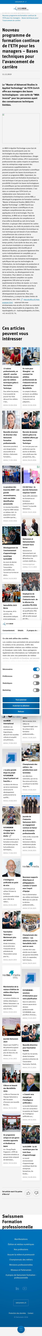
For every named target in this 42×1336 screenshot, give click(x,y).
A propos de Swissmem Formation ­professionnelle (21, 1276)
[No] (36, 1193)
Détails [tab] (20, 631)
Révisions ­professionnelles (21, 1265)
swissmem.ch (20, 2)
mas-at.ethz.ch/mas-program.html (21, 301)
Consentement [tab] (8, 631)
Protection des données (17, 1313)
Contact (30, 1313)
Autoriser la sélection (21, 706)
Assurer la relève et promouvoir (21, 1255)
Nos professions (21, 1250)
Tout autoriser (21, 700)
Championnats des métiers (21, 1260)
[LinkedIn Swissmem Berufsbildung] (17, 1289)
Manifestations (21, 1239)
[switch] (36, 676)
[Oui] (28, 1193)
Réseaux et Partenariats (21, 1270)
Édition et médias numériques (21, 1245)
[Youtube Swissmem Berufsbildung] (25, 1289)
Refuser (21, 711)
